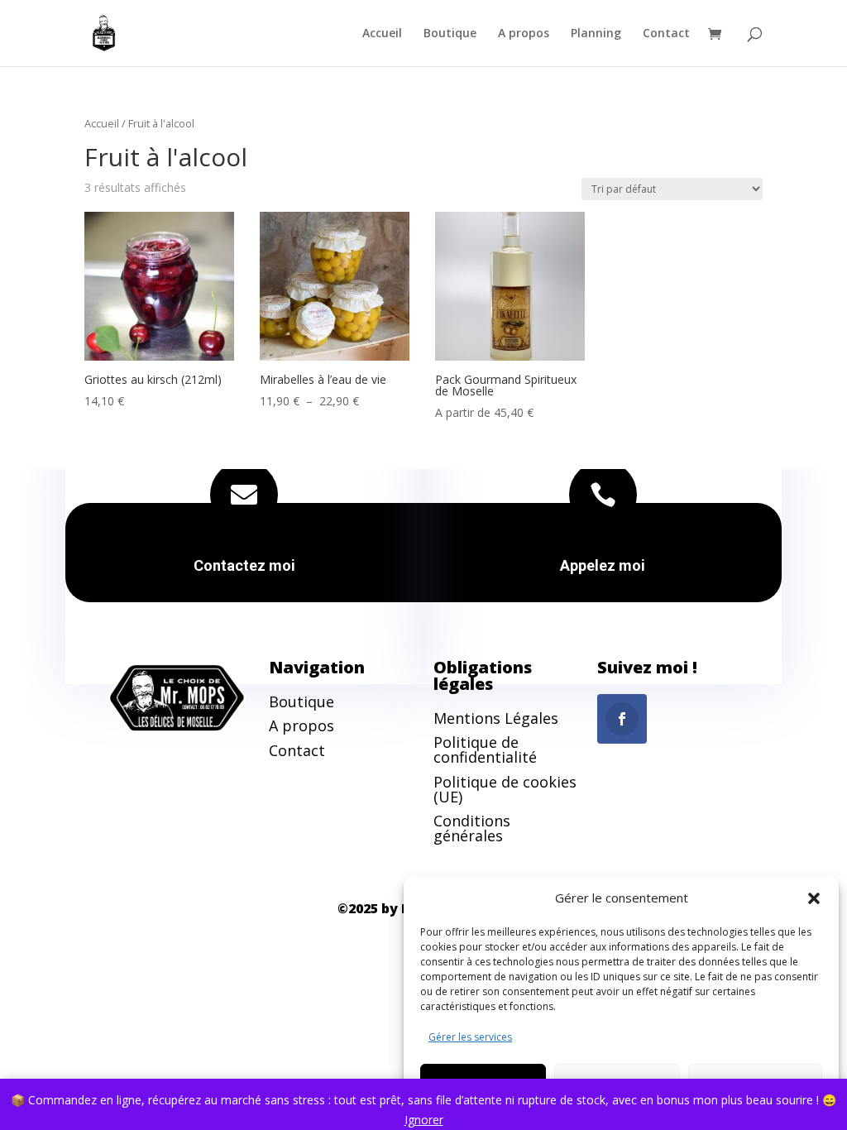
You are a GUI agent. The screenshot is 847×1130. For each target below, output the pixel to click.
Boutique (450, 34)
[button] (814, 898)
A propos (523, 34)
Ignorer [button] (423, 1120)
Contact (666, 34)
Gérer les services (470, 1037)
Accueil (382, 34)
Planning (596, 34)
